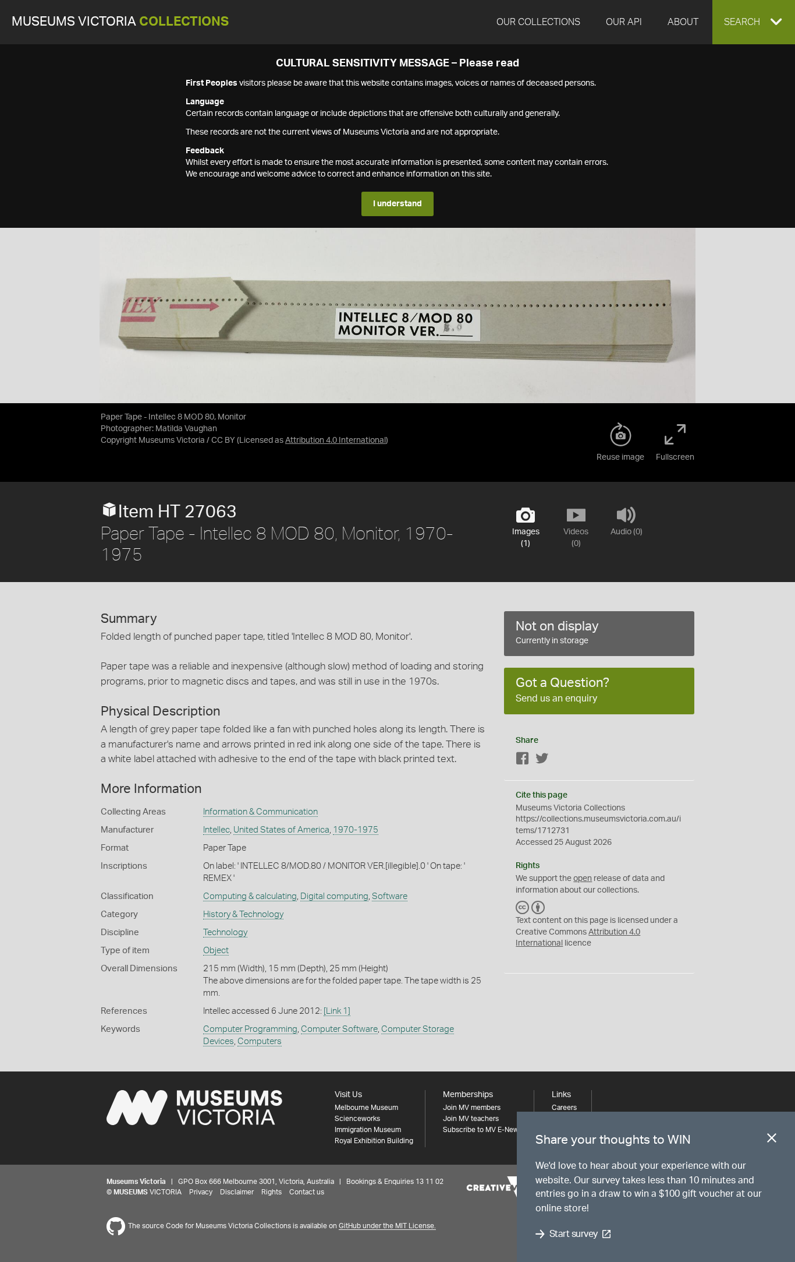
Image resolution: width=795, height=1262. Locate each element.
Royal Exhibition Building (374, 1140)
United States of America (281, 830)
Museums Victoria (120, 22)
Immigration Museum (368, 1129)
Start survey (573, 1234)
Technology (225, 932)
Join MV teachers (471, 1118)
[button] (753, 22)
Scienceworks (357, 1118)
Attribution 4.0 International (335, 440)
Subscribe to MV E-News (482, 1129)
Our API (624, 22)
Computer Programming (250, 1029)
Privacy (200, 1192)
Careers (564, 1107)
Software (389, 896)
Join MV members (472, 1107)
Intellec (216, 830)
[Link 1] (337, 1011)
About (683, 22)
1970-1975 (355, 830)
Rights (271, 1192)
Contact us (306, 1192)
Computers (259, 1041)
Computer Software (339, 1029)
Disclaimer (237, 1192)
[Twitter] (542, 761)
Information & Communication (260, 812)
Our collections (538, 22)
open (582, 879)
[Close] (771, 1140)
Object (216, 950)
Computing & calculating (250, 896)
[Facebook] (523, 761)
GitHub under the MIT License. (387, 1226)
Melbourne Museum (366, 1107)
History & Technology (243, 914)
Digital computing (334, 896)
